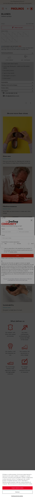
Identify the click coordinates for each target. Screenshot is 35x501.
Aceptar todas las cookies (17, 487)
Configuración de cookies (17, 496)
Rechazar (17, 492)
